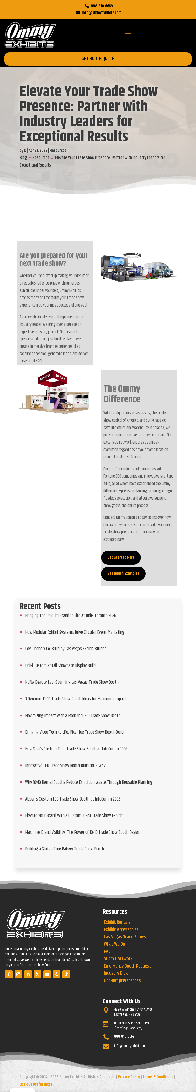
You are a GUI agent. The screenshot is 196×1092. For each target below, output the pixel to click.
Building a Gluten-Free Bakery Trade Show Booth (64, 849)
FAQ (107, 951)
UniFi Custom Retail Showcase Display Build (60, 665)
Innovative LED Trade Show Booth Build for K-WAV (65, 765)
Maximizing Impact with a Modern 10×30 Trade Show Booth (72, 715)
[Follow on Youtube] (47, 974)
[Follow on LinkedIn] (28, 974)
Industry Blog (116, 973)
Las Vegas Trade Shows (125, 937)
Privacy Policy (129, 1077)
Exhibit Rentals (117, 922)
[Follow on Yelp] (56, 974)
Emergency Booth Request (127, 966)
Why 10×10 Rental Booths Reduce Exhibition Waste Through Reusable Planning (88, 782)
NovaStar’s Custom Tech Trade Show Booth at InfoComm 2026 (76, 749)
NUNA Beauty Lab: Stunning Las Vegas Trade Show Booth (72, 682)
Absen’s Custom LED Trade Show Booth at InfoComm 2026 (72, 799)
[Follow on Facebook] (9, 974)
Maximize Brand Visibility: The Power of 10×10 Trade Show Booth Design (82, 832)
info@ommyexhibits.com (101, 13)
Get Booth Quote (98, 59)
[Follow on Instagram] (18, 974)
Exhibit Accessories (121, 929)
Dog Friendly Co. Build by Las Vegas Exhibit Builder (65, 648)
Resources (58, 150)
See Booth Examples (123, 573)
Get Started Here (121, 557)
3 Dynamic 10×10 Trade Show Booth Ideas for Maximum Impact (75, 699)
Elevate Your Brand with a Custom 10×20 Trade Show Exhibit (74, 815)
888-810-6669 (102, 6)
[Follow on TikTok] (66, 974)
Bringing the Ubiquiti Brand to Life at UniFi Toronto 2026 (70, 615)
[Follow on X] (37, 974)
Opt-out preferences (122, 980)
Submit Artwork (118, 958)
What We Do (114, 944)
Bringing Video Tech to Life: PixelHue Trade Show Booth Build (74, 732)
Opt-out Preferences (36, 1084)
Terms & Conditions (157, 1077)
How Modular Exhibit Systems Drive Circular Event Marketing (74, 632)
